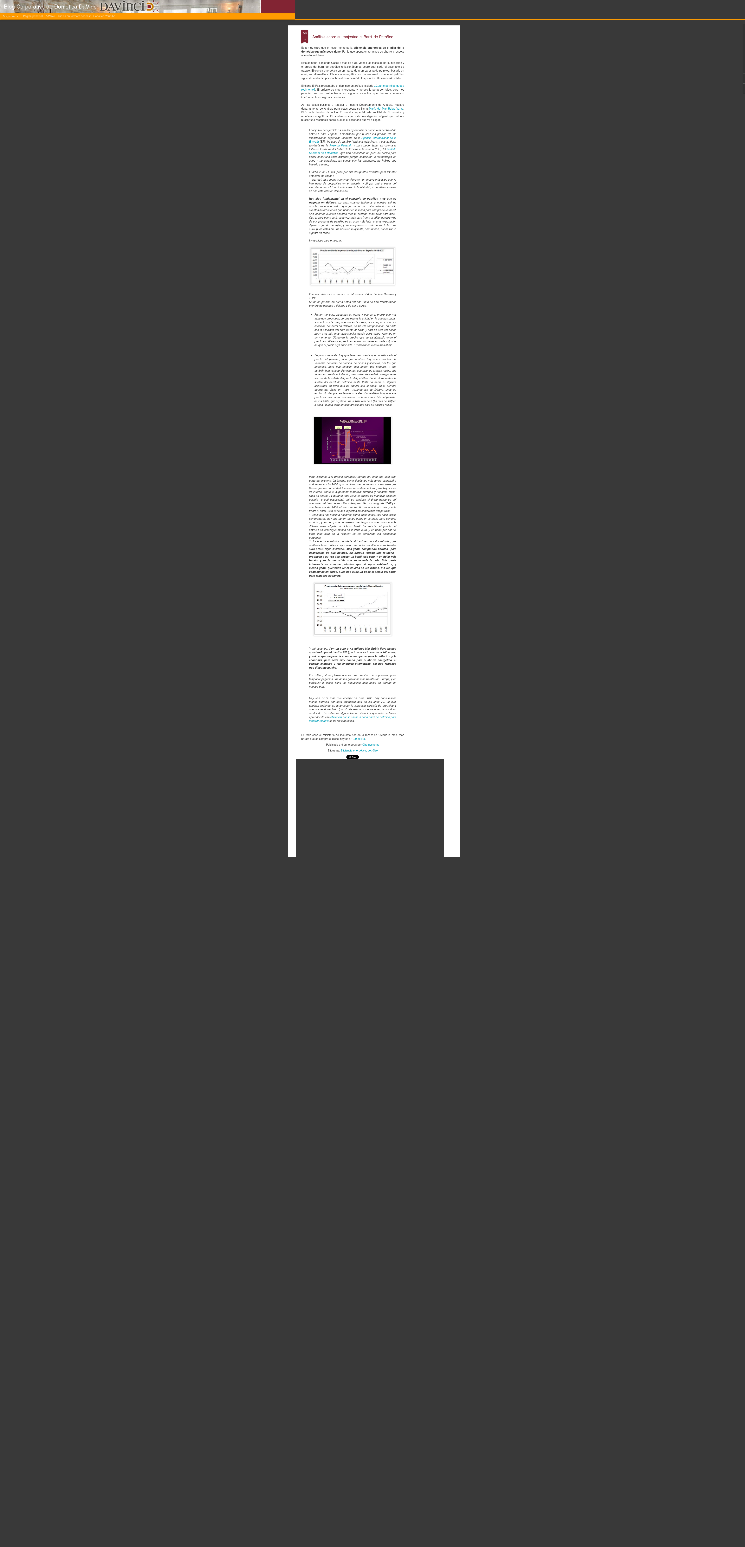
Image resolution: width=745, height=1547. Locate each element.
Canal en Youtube (104, 16)
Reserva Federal (340, 145)
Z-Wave (50, 16)
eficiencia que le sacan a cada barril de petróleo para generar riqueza (352, 719)
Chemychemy (370, 744)
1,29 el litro (358, 739)
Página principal (33, 16)
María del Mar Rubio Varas (386, 108)
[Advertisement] (425, 91)
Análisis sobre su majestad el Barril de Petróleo (352, 36)
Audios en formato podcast (74, 16)
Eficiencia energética (353, 750)
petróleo (373, 750)
